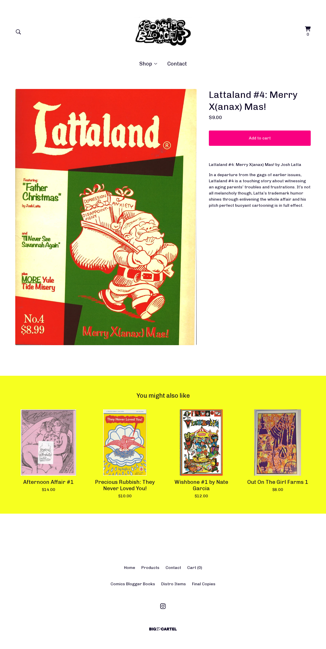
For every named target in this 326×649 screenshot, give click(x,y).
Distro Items (173, 583)
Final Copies (203, 583)
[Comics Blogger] (163, 31)
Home (129, 567)
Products (150, 567)
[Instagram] (163, 606)
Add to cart (260, 138)
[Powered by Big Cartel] (163, 629)
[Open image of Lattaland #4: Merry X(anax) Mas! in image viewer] (106, 217)
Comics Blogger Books (133, 583)
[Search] (18, 31)
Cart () (194, 567)
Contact (177, 63)
